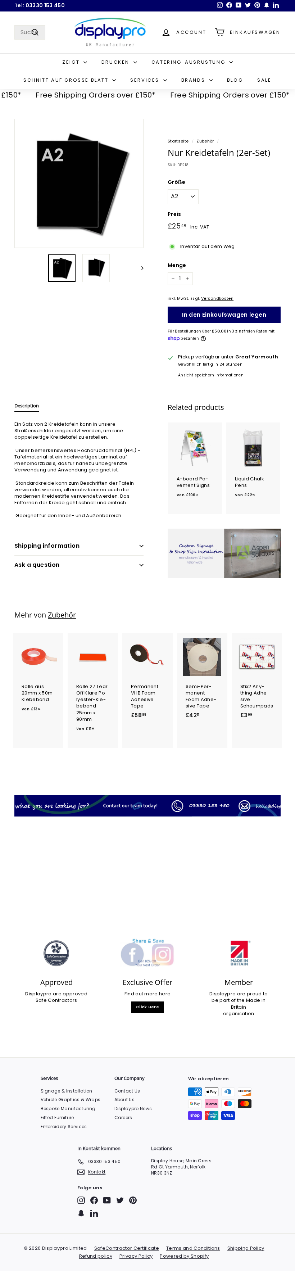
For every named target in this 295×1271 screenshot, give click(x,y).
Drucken (116, 62)
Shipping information (47, 546)
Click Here (147, 1007)
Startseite (178, 141)
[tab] (26, 407)
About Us (124, 1099)
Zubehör (205, 141)
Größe (177, 182)
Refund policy (95, 1256)
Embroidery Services (64, 1126)
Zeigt (72, 62)
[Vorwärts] (139, 268)
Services (145, 80)
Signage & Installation (66, 1091)
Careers (123, 1117)
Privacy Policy (136, 1256)
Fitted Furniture (57, 1117)
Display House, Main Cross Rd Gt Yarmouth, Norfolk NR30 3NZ (181, 1167)
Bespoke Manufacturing (68, 1108)
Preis (174, 214)
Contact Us (127, 1091)
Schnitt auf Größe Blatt (66, 80)
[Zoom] (79, 183)
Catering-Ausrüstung (189, 62)
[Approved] (56, 953)
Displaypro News (133, 1108)
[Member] (239, 953)
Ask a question (37, 565)
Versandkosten (217, 298)
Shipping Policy (245, 1248)
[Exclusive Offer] (147, 953)
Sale (264, 80)
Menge (177, 265)
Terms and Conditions (193, 1248)
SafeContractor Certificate (126, 1248)
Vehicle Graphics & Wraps (71, 1099)
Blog (235, 80)
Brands (194, 80)
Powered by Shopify (184, 1256)
